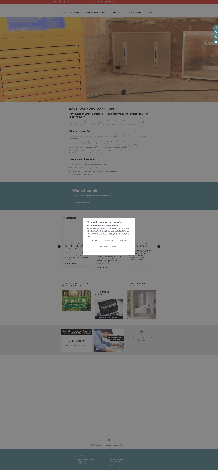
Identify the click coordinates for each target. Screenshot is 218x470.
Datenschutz (104, 246)
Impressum (113, 246)
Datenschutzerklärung (106, 235)
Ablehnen (94, 240)
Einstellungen (109, 240)
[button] (215, 27)
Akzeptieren (123, 240)
